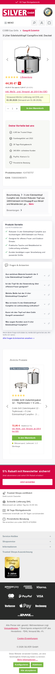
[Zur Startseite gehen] (19, 12)
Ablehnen (37, 665)
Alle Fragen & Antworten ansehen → (19, 338)
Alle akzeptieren (28, 670)
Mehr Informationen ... (27, 660)
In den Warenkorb (35, 108)
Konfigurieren (21, 665)
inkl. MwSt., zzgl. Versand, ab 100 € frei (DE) (26, 92)
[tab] (26, 199)
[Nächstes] (48, 59)
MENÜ (10, 23)
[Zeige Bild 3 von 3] (32, 71)
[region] (27, 59)
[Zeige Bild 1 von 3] (23, 71)
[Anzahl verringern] (8, 108)
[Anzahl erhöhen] (17, 108)
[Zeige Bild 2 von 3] (27, 71)
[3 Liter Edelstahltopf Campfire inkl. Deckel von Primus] (27, 59)
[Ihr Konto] (42, 23)
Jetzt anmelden (27, 482)
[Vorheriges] (7, 59)
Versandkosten (11, 628)
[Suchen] (34, 22)
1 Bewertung (26, 77)
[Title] (12, 567)
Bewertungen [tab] (13, 210)
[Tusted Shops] (47, 12)
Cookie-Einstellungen (27, 638)
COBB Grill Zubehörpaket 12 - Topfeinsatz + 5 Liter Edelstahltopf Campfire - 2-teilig (26, 401)
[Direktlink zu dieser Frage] (48, 275)
